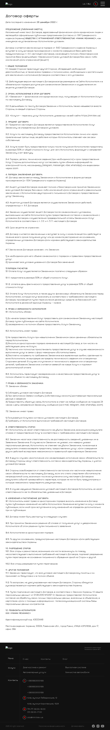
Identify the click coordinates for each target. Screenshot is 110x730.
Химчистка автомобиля (77, 672)
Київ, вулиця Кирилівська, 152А (43, 703)
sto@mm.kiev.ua (35, 717)
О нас (26, 659)
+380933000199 (35, 692)
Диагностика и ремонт (34, 667)
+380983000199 (35, 680)
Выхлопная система (75, 667)
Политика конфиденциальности (52, 726)
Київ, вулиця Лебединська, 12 (42, 697)
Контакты (45, 659)
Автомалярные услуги (34, 672)
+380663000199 (35, 686)
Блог (65, 659)
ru (89, 4)
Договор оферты (77, 726)
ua (84, 4)
